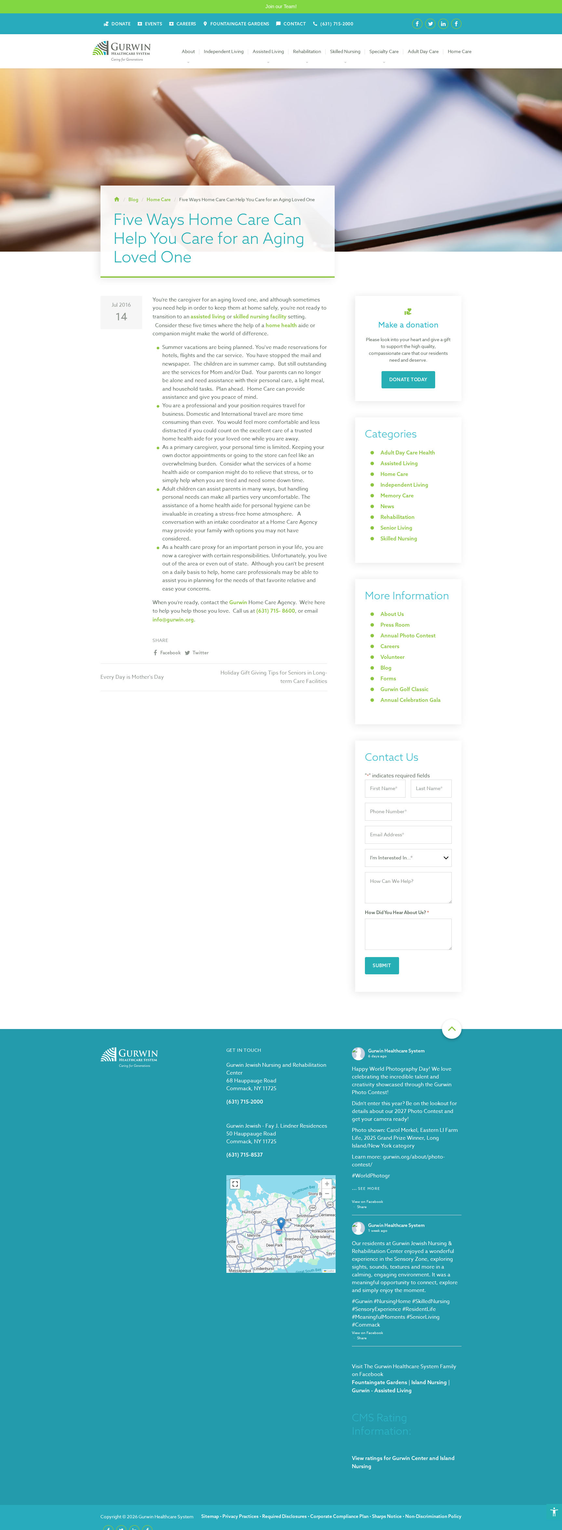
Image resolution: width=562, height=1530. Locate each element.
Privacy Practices (240, 1516)
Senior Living (396, 527)
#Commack (366, 1325)
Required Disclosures (284, 1516)
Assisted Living (268, 51)
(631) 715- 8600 (275, 610)
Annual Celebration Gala (411, 700)
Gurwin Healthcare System (396, 1051)
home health (281, 325)
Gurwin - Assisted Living (382, 1390)
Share (362, 1207)
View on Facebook (367, 1201)
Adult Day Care (423, 51)
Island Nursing (429, 1382)
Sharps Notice (387, 1516)
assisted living (208, 316)
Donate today (408, 380)
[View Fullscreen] (235, 1184)
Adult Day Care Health (408, 452)
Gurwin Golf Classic (404, 689)
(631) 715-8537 (244, 1154)
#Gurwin (362, 1301)
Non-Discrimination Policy (433, 1516)
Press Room (395, 624)
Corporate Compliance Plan (339, 1516)
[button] (281, 1224)
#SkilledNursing (431, 1301)
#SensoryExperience (376, 1309)
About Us (392, 614)
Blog (386, 667)
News (387, 506)
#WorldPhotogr (371, 1176)
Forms (388, 678)
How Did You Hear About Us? (397, 912)
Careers (390, 646)
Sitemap (210, 1516)
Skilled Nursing (345, 51)
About (188, 51)
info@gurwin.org (173, 619)
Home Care (460, 51)
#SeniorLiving (423, 1317)
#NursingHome (392, 1301)
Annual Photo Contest (408, 635)
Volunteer (393, 657)
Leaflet (330, 1271)
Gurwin (238, 602)
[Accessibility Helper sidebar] (554, 1512)
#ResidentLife (419, 1309)
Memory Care (397, 495)
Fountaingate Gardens (379, 1382)
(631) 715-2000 (244, 1101)
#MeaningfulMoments (378, 1317)
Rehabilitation (307, 51)
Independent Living (224, 51)
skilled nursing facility (260, 316)
